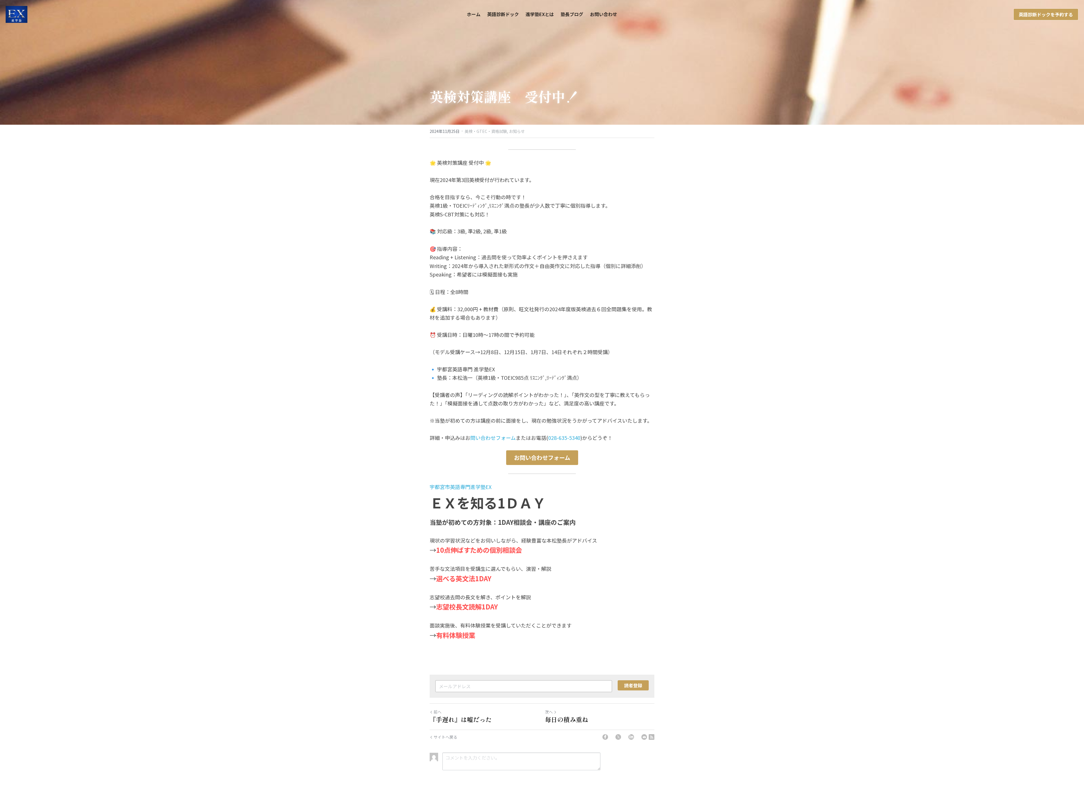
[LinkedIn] (631, 737)
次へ (549, 712)
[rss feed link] (651, 737)
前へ (438, 712)
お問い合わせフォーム (542, 457)
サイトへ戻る (445, 737)
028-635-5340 (564, 437)
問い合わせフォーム (493, 437)
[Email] (644, 737)
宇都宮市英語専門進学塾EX (463, 486)
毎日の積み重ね (566, 719)
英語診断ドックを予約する (1046, 14)
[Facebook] (605, 737)
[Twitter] (618, 737)
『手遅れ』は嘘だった (461, 719)
